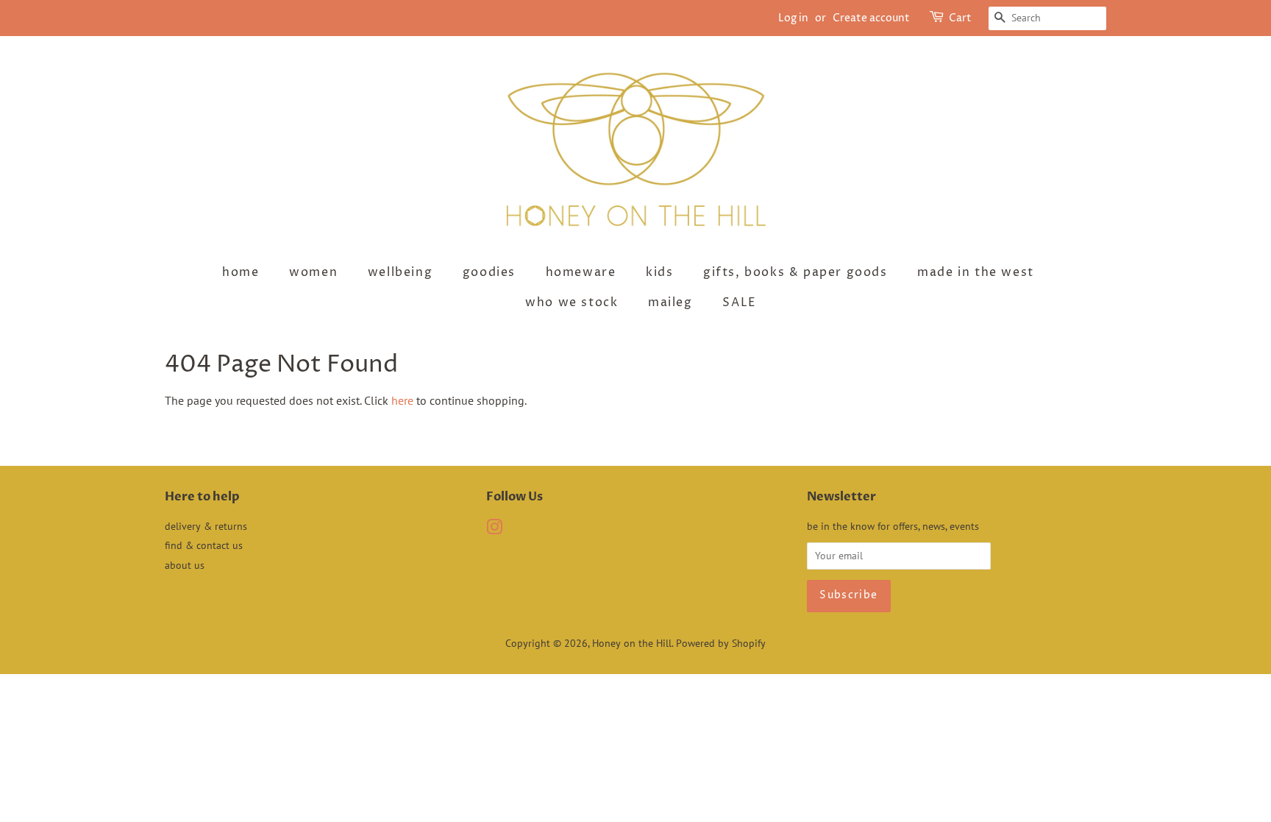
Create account (871, 18)
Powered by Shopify (721, 643)
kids (659, 272)
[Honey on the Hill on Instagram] (494, 529)
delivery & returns (206, 526)
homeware (581, 272)
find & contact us (204, 545)
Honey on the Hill (632, 643)
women (313, 272)
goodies (489, 272)
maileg (670, 302)
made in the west (975, 272)
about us (184, 565)
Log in (793, 18)
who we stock (571, 302)
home (240, 272)
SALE (739, 302)
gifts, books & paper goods (795, 272)
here (402, 400)
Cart (960, 18)
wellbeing (400, 272)
